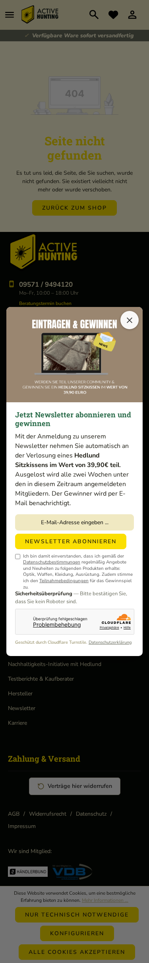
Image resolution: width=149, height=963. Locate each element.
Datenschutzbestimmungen (51, 562)
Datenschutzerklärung (110, 642)
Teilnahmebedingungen (64, 580)
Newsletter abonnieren (70, 541)
